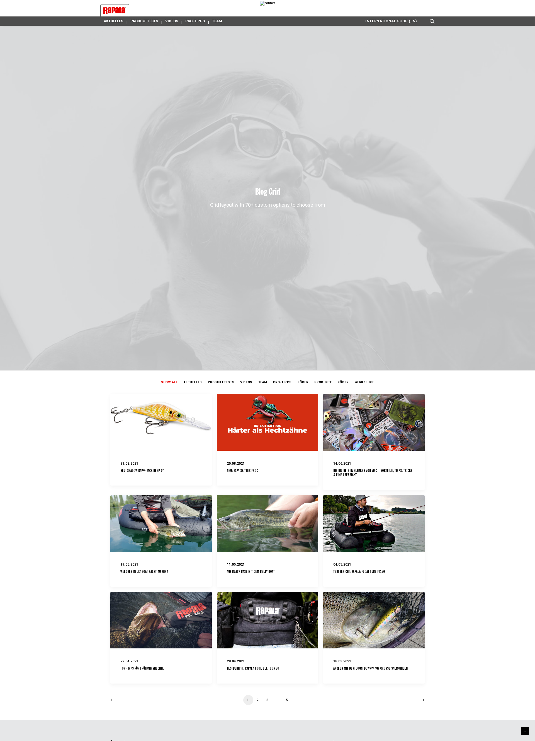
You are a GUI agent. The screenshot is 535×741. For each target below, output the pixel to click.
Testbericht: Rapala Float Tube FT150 (359, 572)
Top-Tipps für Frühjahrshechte (142, 668)
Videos (171, 21)
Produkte (323, 382)
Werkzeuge (364, 382)
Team (217, 21)
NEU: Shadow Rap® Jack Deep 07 (142, 471)
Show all (169, 382)
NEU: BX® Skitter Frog (242, 471)
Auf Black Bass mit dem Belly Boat (251, 572)
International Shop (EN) (391, 21)
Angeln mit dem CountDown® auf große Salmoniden (370, 668)
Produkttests (144, 21)
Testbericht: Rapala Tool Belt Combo (253, 668)
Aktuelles (113, 21)
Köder (303, 382)
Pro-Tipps (195, 21)
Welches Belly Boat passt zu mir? (144, 572)
